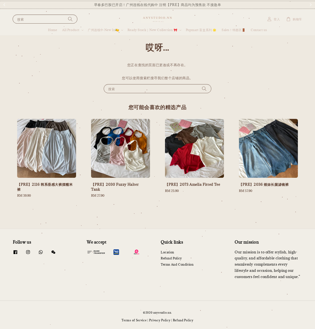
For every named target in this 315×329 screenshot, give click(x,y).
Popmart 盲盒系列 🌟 (201, 30)
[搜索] (70, 19)
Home (52, 30)
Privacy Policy (160, 320)
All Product (71, 30)
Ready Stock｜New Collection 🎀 (152, 30)
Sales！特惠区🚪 (234, 30)
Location (167, 252)
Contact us (259, 30)
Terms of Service (134, 320)
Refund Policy (171, 258)
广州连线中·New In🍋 (103, 30)
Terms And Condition (177, 264)
